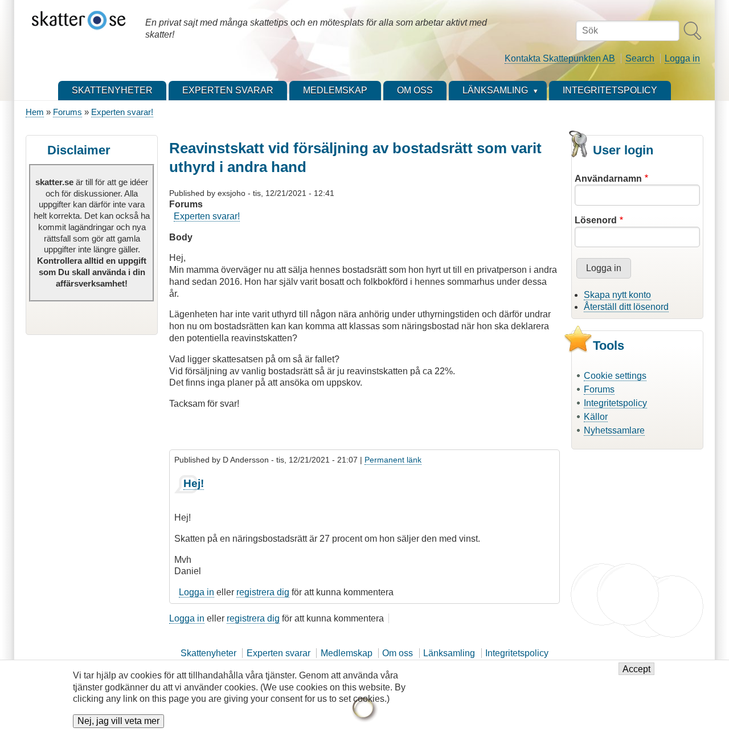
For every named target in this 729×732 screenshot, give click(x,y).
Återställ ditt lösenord (626, 307)
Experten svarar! (122, 112)
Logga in (682, 58)
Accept (636, 669)
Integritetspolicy (615, 403)
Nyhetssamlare (614, 430)
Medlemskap (346, 653)
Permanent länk (392, 459)
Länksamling (449, 653)
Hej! (193, 483)
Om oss (397, 653)
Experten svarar (278, 653)
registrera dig (262, 592)
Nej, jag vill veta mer (118, 721)
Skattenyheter (208, 653)
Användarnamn (608, 178)
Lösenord (596, 220)
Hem (35, 112)
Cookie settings (615, 376)
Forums (67, 112)
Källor (596, 417)
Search (639, 58)
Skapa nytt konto (617, 295)
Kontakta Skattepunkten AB (560, 58)
